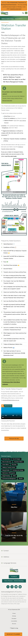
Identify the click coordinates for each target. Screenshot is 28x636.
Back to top (14, 628)
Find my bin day (6, 459)
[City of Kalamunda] (4, 13)
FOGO (14, 475)
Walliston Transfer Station (7, 18)
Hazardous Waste (18, 461)
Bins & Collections (6, 461)
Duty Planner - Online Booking (14, 580)
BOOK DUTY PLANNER (13, 634)
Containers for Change (17, 470)
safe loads (13, 156)
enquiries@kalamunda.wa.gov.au (11, 400)
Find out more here (7, 100)
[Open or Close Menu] (26, 13)
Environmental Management (9, 478)
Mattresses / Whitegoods (8, 473)
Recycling (14, 464)
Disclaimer (14, 618)
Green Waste (5, 464)
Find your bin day (14, 438)
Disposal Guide (5, 470)
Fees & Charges (16, 459)
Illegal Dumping (6, 475)
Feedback (14, 576)
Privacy (14, 613)
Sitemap (14, 616)
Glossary (14, 623)
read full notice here (16, 9)
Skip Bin (21, 478)
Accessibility (14, 621)
